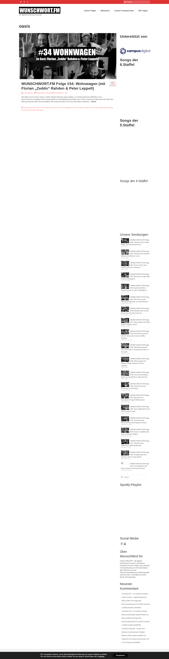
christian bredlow (35, 107)
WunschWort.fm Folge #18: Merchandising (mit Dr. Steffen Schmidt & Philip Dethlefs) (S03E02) (136, 604)
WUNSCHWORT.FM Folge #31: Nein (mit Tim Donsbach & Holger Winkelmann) (135, 397)
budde (24, 107)
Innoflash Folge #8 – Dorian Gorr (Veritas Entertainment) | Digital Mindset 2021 (133, 632)
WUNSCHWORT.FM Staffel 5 (54, 93)
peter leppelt (99, 107)
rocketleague (32, 110)
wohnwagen (40, 110)
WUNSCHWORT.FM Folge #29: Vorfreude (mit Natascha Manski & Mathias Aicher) (135, 420)
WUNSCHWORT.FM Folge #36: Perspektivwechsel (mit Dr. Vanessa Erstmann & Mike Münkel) (135, 334)
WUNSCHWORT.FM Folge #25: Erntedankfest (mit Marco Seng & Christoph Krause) (135, 466)
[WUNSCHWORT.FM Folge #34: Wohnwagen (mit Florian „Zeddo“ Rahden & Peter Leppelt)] (67, 56)
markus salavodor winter (85, 107)
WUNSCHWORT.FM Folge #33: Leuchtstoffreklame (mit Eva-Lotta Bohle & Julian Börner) (135, 374)
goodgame (69, 107)
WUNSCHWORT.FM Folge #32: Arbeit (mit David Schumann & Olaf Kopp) (135, 386)
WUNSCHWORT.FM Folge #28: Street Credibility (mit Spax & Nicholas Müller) (135, 431)
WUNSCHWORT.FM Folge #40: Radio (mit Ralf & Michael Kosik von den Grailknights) (135, 288)
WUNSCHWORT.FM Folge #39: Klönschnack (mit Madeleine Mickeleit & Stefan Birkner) (135, 299)
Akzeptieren (120, 655)
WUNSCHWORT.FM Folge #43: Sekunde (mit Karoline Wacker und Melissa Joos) (135, 253)
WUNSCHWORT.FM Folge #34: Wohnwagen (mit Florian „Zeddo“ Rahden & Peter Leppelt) (135, 362)
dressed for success (55, 107)
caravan (28, 107)
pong (104, 107)
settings (101, 656)
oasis (94, 107)
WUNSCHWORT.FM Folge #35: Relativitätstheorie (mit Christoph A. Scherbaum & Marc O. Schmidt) (135, 348)
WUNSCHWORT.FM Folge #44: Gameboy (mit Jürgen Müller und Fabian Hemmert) (135, 242)
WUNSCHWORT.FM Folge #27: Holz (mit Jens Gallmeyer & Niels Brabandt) (135, 443)
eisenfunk (63, 107)
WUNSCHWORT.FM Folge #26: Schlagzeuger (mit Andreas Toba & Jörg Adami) (135, 454)
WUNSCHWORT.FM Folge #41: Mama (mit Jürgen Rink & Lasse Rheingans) (135, 276)
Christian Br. (28, 93)
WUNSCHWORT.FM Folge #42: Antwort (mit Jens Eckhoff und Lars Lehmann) (135, 265)
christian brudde (44, 107)
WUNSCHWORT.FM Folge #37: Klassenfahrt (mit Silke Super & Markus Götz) (135, 322)
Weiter (93, 101)
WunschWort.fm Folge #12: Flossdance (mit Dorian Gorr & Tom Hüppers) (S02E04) (135, 638)
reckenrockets (25, 110)
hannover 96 (75, 107)
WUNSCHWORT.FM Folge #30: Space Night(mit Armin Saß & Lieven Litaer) (135, 409)
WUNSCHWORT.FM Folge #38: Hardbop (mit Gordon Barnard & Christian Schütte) (135, 310)
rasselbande (110, 107)
